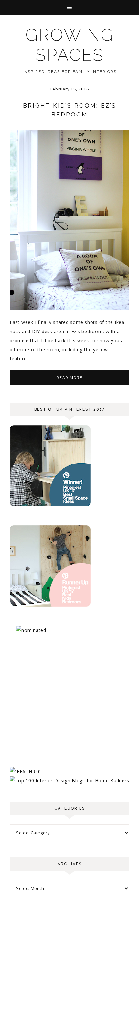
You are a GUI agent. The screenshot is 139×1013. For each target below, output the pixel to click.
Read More (69, 378)
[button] (69, 7)
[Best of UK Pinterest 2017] (50, 504)
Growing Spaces (70, 45)
